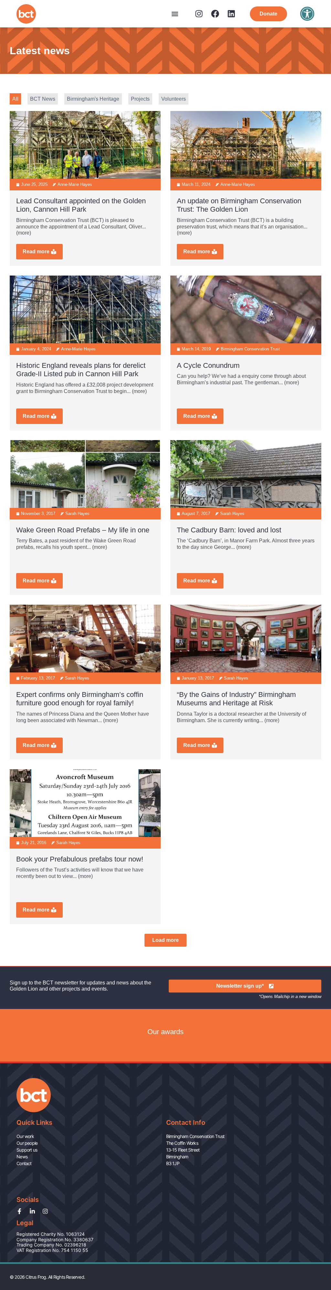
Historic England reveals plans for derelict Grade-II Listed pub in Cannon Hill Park (80, 369)
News (21, 1156)
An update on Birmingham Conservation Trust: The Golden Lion (239, 205)
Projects (140, 99)
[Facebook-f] (19, 1211)
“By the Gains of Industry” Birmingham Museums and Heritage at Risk (236, 698)
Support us (26, 1150)
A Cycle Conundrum (208, 365)
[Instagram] (199, 13)
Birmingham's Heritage (93, 99)
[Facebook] (215, 13)
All (15, 99)
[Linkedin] (231, 13)
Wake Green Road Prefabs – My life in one (82, 530)
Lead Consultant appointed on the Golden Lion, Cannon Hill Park (81, 205)
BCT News (42, 99)
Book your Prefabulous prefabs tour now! (79, 859)
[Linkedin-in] (32, 1211)
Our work (25, 1136)
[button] (175, 13)
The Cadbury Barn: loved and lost (229, 530)
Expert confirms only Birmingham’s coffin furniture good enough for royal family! (79, 698)
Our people (26, 1143)
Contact (23, 1163)
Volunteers (173, 99)
